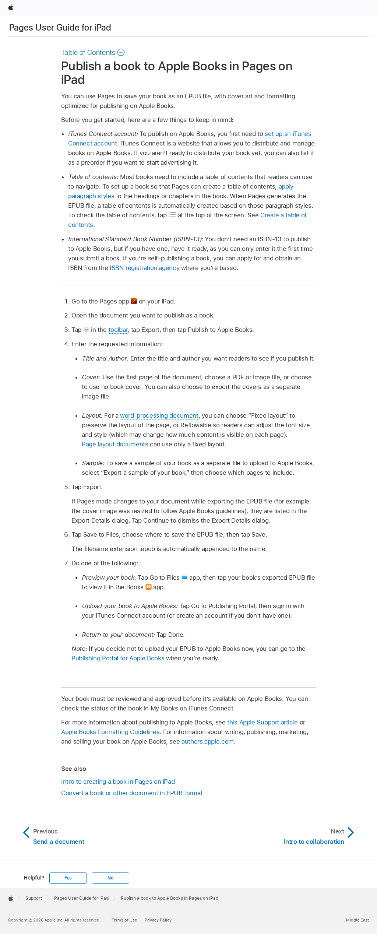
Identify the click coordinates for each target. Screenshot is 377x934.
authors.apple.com (208, 741)
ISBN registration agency (144, 267)
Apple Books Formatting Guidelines (110, 731)
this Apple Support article (262, 722)
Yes (68, 878)
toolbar (118, 329)
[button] (93, 52)
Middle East (357, 920)
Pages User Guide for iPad (60, 27)
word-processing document (159, 415)
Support (33, 898)
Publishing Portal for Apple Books (117, 658)
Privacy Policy (158, 920)
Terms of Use (124, 920)
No (110, 878)
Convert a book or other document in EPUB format (131, 793)
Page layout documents (115, 444)
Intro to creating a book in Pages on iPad (118, 781)
